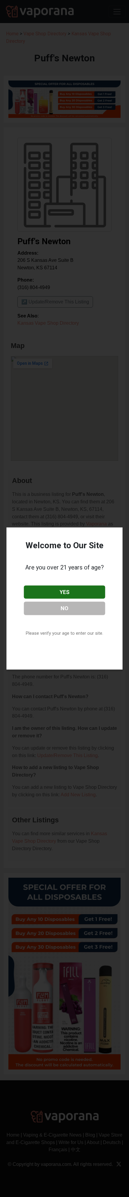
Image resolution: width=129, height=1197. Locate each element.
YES (65, 592)
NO (64, 608)
